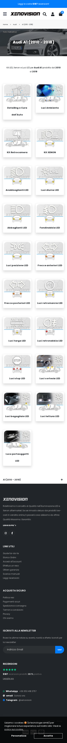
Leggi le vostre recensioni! (33, 4)
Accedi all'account (12, 561)
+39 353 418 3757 (27, 691)
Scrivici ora (19, 695)
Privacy (6, 614)
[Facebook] (12, 533)
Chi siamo (8, 618)
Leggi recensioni (11, 578)
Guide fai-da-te (11, 553)
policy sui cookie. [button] (14, 729)
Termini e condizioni (13, 610)
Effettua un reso (11, 565)
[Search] (45, 14)
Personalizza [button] (18, 735)
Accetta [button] (48, 735)
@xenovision (25, 700)
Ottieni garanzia (11, 569)
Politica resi (8, 597)
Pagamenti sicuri (11, 601)
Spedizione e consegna (14, 605)
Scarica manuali (11, 574)
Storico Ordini (9, 557)
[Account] (52, 14)
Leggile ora (8, 678)
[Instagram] (6, 533)
